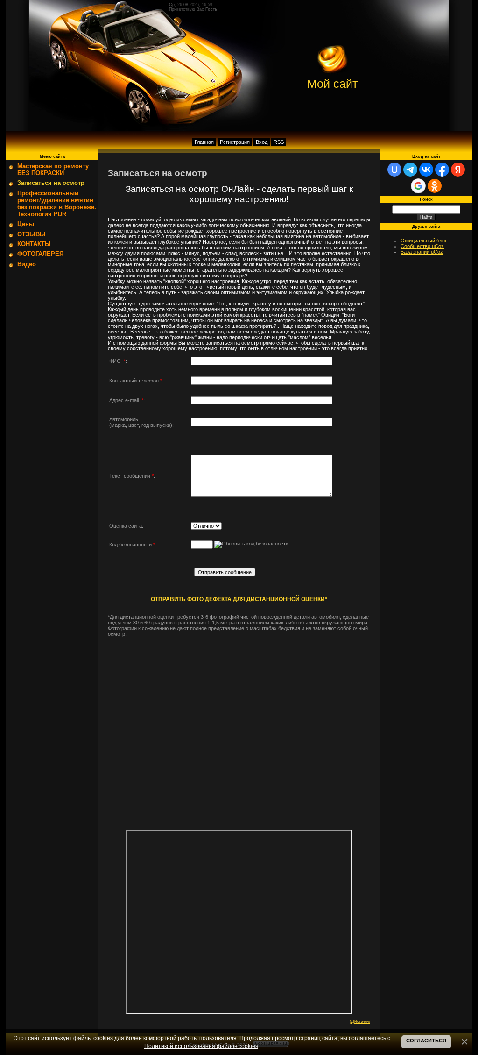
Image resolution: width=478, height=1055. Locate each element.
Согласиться (426, 1040)
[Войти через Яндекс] (458, 170)
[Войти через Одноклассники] (435, 186)
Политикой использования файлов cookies (201, 1046)
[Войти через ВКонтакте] (426, 170)
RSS (279, 142)
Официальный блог (424, 240)
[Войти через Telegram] (410, 170)
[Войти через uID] (394, 170)
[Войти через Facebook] (442, 170)
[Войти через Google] (418, 185)
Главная (204, 142)
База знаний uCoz (422, 252)
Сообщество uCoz (422, 246)
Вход (261, 142)
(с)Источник (360, 1022)
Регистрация (235, 142)
